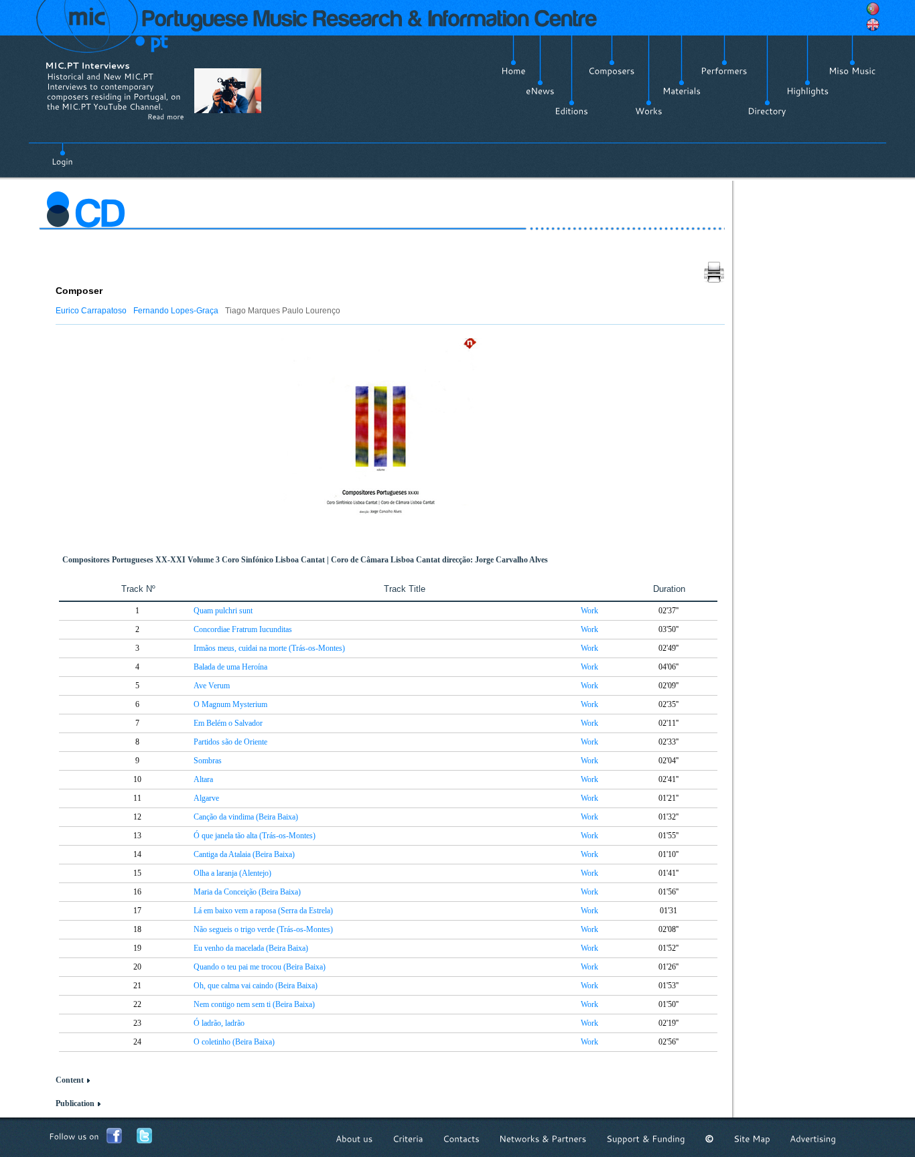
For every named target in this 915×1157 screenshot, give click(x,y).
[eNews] (540, 91)
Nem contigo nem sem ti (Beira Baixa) (254, 1004)
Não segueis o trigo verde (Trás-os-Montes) (263, 929)
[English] (872, 24)
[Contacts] (461, 1139)
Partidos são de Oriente (230, 742)
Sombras (208, 760)
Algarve (206, 798)
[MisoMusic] (852, 71)
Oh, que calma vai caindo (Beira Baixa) (256, 985)
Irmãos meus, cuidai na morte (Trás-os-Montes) (269, 648)
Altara (203, 779)
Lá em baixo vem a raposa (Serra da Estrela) (263, 910)
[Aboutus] (354, 1139)
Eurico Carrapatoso (91, 310)
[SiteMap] (751, 1139)
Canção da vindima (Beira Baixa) (246, 817)
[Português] (872, 8)
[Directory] (767, 111)
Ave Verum (212, 685)
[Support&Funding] (645, 1139)
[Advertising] (813, 1139)
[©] (709, 1139)
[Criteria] (408, 1139)
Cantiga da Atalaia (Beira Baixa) (244, 854)
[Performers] (724, 71)
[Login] (62, 154)
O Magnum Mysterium (230, 704)
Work (589, 610)
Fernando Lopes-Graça (175, 310)
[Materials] (681, 91)
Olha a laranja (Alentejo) (232, 873)
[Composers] (611, 71)
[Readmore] (165, 116)
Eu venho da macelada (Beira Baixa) (251, 948)
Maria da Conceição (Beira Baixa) (247, 892)
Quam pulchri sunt (223, 610)
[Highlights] (807, 91)
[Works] (648, 111)
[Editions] (571, 111)
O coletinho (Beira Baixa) (234, 1042)
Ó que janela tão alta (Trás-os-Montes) (254, 835)
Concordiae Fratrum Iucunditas (243, 629)
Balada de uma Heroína (230, 667)
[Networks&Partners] (543, 1139)
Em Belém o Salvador (228, 723)
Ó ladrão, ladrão (219, 1023)
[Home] (513, 71)
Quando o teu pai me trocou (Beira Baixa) (260, 967)
